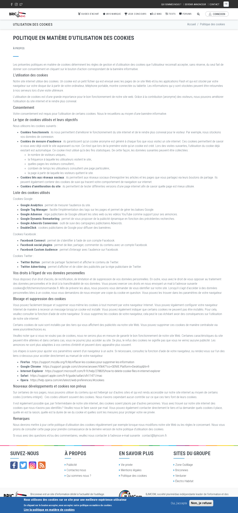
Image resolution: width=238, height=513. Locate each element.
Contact (214, 4)
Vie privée (127, 465)
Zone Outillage (184, 465)
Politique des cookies (134, 475)
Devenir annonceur (195, 4)
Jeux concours (136, 13)
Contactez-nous (76, 470)
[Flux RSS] (42, 465)
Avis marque (113, 13)
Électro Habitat (184, 481)
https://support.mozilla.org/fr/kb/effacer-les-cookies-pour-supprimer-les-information (83, 362)
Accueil (191, 24)
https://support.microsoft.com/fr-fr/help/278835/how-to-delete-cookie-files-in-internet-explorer (102, 371)
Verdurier (180, 475)
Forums (187, 13)
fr (226, 4)
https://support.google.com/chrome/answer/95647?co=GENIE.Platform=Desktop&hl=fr (96, 366)
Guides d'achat (90, 13)
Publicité (72, 465)
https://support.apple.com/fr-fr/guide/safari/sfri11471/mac (66, 375)
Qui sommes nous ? (171, 4)
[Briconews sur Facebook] (14, 465)
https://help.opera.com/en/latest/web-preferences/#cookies (67, 380)
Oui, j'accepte (179, 503)
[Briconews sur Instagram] (32, 465)
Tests (172, 13)
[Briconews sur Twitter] (23, 465)
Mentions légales (131, 470)
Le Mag (157, 13)
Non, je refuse (201, 503)
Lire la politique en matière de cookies (49, 509)
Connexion (218, 14)
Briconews (181, 470)
